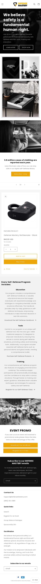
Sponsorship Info (10, 524)
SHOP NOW (26, 47)
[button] (2, 4)
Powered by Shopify (26, 580)
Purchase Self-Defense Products (19, 356)
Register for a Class (20, 451)
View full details (29, 269)
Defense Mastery (17, 580)
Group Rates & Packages (13, 520)
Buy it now (20, 262)
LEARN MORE (10, 47)
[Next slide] (25, 185)
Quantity (6, 245)
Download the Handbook (20, 445)
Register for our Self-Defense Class (19, 390)
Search (6, 512)
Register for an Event (11, 516)
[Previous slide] (16, 185)
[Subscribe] (35, 481)
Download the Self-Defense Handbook (19, 320)
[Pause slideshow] (39, 185)
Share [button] (8, 269)
